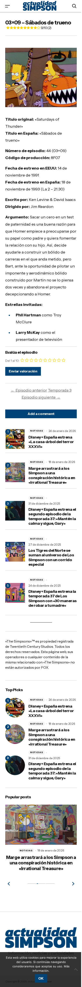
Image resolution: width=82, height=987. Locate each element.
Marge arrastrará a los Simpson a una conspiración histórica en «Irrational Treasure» (51, 475)
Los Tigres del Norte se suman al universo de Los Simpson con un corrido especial (51, 557)
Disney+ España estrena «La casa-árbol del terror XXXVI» (51, 442)
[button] (7, 6)
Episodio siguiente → (41, 397)
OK (41, 978)
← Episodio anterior (29, 390)
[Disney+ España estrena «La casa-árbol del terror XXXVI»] (15, 708)
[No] (76, 969)
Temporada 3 (60, 390)
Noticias (36, 430)
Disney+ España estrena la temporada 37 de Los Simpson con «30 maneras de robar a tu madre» (52, 598)
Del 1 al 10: (12, 361)
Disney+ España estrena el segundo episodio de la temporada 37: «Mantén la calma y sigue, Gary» (52, 516)
